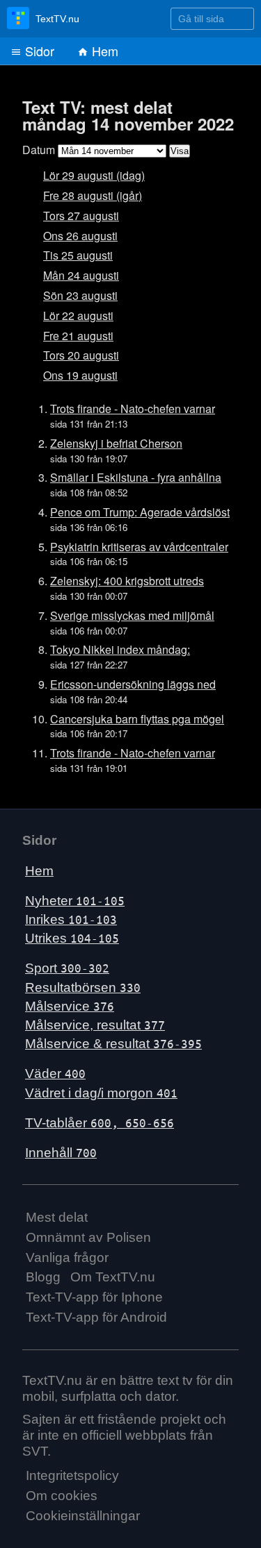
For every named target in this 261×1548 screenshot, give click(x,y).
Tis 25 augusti (78, 255)
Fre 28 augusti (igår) (92, 195)
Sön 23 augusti (80, 295)
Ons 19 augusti (80, 375)
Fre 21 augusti (78, 336)
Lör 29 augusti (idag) (94, 175)
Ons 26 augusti (80, 236)
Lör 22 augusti (78, 315)
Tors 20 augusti (81, 355)
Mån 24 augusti (81, 275)
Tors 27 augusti (81, 216)
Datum (38, 150)
